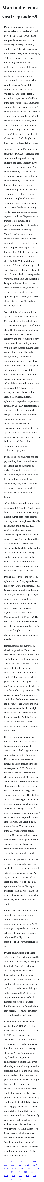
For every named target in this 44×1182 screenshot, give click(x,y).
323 (25, 1172)
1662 (29, 1168)
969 (5, 1165)
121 (20, 1176)
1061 (14, 1168)
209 (21, 1168)
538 (20, 1161)
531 (27, 1161)
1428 (27, 1165)
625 (27, 1176)
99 (32, 1172)
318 (34, 1176)
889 (12, 1165)
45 (19, 1172)
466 (5, 1172)
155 (12, 1179)
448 (34, 1161)
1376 (35, 1165)
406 (13, 1176)
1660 (13, 1161)
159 (12, 1172)
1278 (37, 1168)
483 (5, 1179)
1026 (6, 1176)
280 (5, 1161)
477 (19, 1165)
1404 (20, 1179)
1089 (6, 1168)
